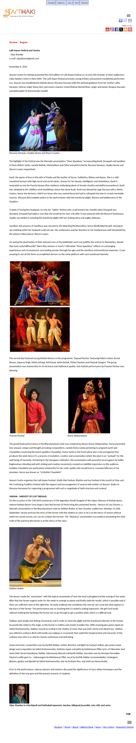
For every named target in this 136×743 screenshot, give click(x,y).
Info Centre (108, 727)
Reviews (58, 727)
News (98, 727)
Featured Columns (125, 727)
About (75, 727)
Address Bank (86, 727)
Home (67, 727)
